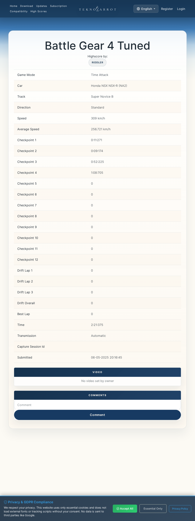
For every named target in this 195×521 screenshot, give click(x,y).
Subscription (58, 6)
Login (181, 9)
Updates (41, 6)
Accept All (126, 508)
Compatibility (19, 11)
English (147, 9)
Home (13, 6)
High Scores (38, 11)
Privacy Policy (180, 508)
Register (167, 9)
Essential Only (153, 508)
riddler (97, 62)
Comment (97, 415)
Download (26, 6)
